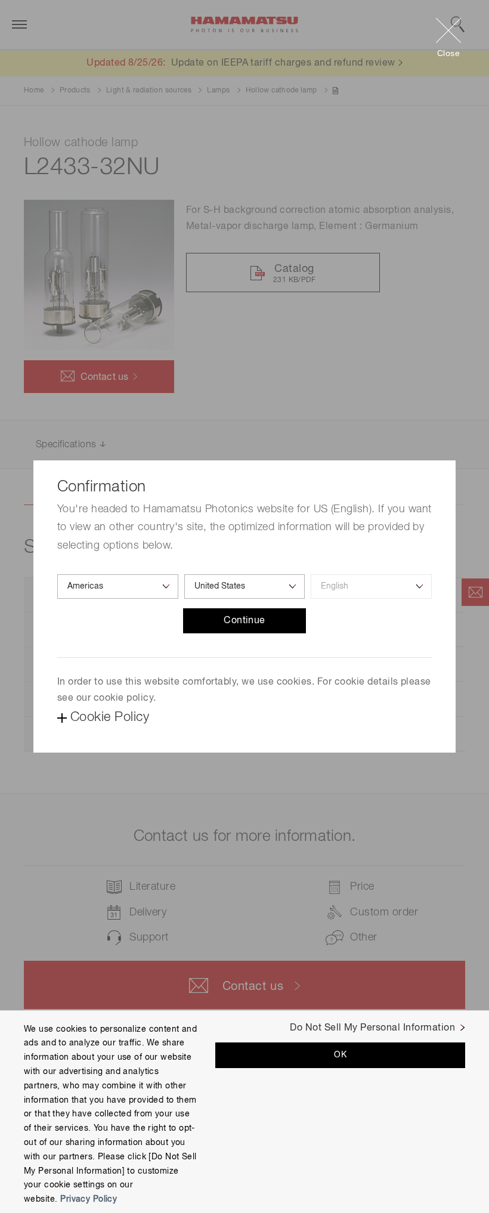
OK (340, 1055)
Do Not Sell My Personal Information (372, 1028)
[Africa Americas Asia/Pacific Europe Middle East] (117, 586)
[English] (371, 586)
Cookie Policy (109, 717)
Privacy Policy (88, 1199)
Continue (244, 621)
